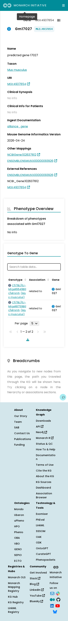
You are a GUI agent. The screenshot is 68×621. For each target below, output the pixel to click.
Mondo (19, 509)
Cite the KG (43, 470)
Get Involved (38, 572)
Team (18, 422)
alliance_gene (17, 126)
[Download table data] (27, 340)
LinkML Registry (13, 610)
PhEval (40, 520)
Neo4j (40, 432)
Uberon (19, 515)
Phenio (18, 532)
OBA (17, 538)
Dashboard (43, 487)
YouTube (36, 595)
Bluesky (35, 601)
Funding (19, 444)
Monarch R (43, 438)
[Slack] (58, 593)
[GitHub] (58, 599)
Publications (22, 439)
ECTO (18, 561)
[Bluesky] (55, 611)
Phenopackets (45, 560)
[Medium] (52, 599)
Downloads (43, 421)
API (38, 426)
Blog (33, 584)
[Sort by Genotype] (24, 279)
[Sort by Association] (47, 279)
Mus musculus (17, 70)
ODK (39, 542)
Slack (34, 578)
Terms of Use (44, 465)
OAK (39, 537)
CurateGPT (43, 554)
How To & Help (45, 449)
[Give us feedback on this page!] (63, 397)
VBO (17, 543)
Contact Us (22, 433)
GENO (18, 549)
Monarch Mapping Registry (14, 587)
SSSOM (40, 531)
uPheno (19, 520)
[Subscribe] (52, 593)
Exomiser (42, 514)
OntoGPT (42, 548)
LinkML (40, 525)
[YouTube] (57, 605)
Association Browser (44, 495)
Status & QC (44, 444)
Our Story (20, 416)
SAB (16, 427)
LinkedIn (35, 590)
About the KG (45, 476)
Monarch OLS (17, 577)
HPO (17, 526)
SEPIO (18, 555)
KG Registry (16, 602)
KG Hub (13, 597)
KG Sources (43, 482)
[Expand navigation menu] (63, 5)
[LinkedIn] (52, 605)
